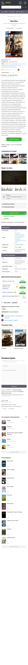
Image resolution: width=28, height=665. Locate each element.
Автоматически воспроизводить (9, 183)
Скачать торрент (14, 139)
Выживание (4, 65)
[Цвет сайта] (24, 7)
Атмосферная (4, 67)
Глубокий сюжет (13, 67)
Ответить (4, 408)
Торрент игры (10, 16)
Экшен (15, 16)
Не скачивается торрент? (11, 320)
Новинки (13, 11)
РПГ (9, 63)
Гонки (19, 63)
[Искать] (19, 7)
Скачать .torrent (14, 213)
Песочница (18, 65)
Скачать (23, 282)
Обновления (21, 11)
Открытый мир (11, 65)
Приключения (14, 63)
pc (8, 3)
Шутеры (23, 63)
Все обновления (14, 452)
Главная (6, 11)
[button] (10, 353)
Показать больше (14, 546)
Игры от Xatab (7, 302)
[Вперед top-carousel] (25, 326)
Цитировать (11, 408)
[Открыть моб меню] (25, 2)
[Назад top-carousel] (22, 326)
